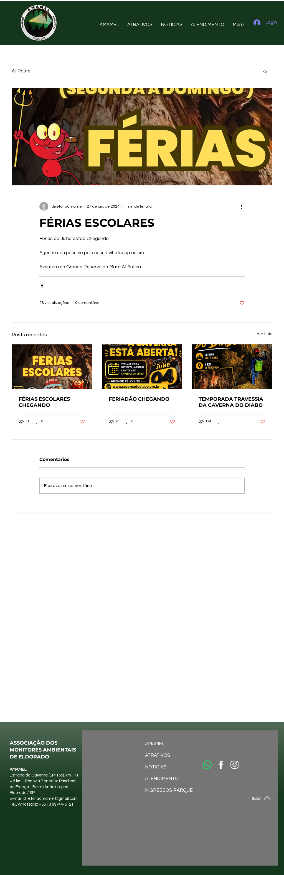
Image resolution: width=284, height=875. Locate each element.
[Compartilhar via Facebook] (42, 285)
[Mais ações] (241, 206)
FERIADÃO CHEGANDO (139, 399)
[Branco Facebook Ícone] (220, 764)
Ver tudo (264, 334)
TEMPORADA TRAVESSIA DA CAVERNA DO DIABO (231, 402)
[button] (265, 71)
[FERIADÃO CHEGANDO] (142, 366)
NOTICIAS (156, 767)
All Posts (21, 71)
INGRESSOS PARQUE (159, 790)
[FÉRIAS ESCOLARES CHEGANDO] (52, 366)
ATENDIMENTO (159, 778)
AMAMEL (154, 743)
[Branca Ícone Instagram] (234, 764)
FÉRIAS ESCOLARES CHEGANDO (44, 402)
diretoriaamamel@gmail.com (50, 798)
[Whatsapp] (207, 764)
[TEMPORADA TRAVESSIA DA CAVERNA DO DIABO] (232, 366)
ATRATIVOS (157, 755)
